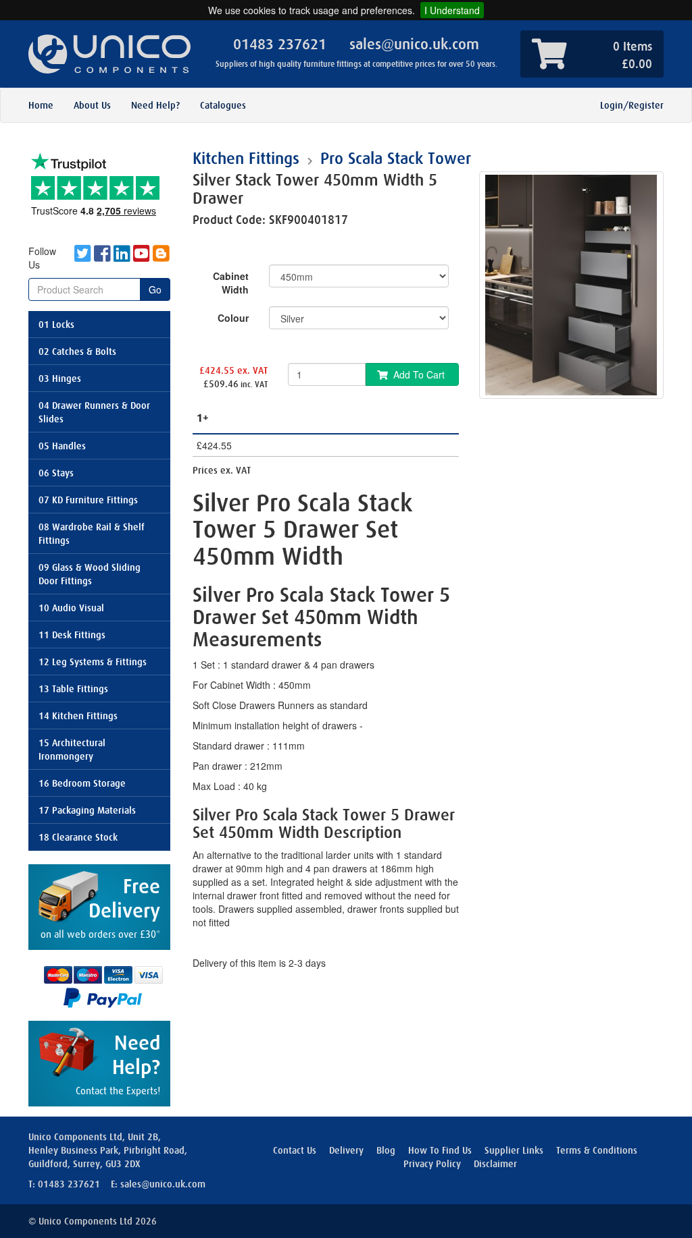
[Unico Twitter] (83, 257)
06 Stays (56, 473)
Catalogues (223, 105)
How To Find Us (440, 1150)
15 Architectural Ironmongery (72, 749)
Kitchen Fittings (246, 158)
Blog (385, 1150)
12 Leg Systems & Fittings (93, 661)
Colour (233, 318)
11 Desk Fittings (72, 634)
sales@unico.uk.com (414, 44)
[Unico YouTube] (141, 257)
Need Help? (155, 105)
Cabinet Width (231, 282)
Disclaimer (495, 1163)
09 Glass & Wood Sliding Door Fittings (90, 574)
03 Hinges (60, 378)
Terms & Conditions (596, 1150)
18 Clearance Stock (78, 837)
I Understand (452, 10)
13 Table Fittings (73, 688)
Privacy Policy (432, 1163)
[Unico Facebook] (102, 257)
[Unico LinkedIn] (122, 257)
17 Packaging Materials (87, 810)
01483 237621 (279, 44)
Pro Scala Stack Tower (395, 158)
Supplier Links (514, 1150)
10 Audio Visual (71, 607)
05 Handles (62, 446)
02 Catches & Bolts (77, 351)
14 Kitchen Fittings (78, 715)
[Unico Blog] (160, 257)
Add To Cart (419, 374)
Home (40, 105)
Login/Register (632, 105)
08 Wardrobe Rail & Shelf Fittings (92, 534)
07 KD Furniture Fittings (88, 500)
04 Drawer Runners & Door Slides (94, 412)
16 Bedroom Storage (82, 783)
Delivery (346, 1150)
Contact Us (294, 1150)
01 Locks (56, 324)
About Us (92, 105)
